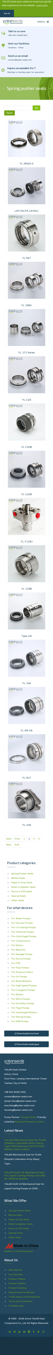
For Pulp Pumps (20, 967)
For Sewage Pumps (21, 954)
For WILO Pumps (20, 998)
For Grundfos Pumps (22, 1003)
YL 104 (26, 683)
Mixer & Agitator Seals (23, 886)
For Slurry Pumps (21, 958)
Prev (17, 838)
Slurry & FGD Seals (21, 891)
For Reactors (18, 949)
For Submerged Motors (24, 1012)
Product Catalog (17, 1287)
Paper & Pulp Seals (21, 882)
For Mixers (17, 945)
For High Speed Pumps (24, 985)
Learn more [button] (42, 5)
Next (8, 844)
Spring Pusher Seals (22, 873)
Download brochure (27, 1033)
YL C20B (26, 447)
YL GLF (26, 777)
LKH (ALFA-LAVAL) (26, 210)
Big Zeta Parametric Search (30, 1121)
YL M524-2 (26, 163)
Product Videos (16, 1278)
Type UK (26, 636)
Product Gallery (17, 1283)
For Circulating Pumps (23, 927)
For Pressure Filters (22, 972)
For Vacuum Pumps (22, 922)
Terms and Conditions (20, 1301)
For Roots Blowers (21, 981)
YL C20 (26, 399)
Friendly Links (16, 1305)
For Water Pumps (21, 918)
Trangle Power (28, 1117)
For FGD (15, 963)
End (17, 844)
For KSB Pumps (19, 1021)
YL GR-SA (26, 730)
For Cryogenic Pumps (23, 990)
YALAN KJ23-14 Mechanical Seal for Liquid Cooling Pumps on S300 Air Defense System (24, 1175)
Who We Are (15, 1269)
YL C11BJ (27, 541)
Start (8, 838)
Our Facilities (15, 1274)
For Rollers (17, 994)
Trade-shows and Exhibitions (24, 1296)
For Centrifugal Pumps (23, 936)
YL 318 (26, 825)
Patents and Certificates (21, 1292)
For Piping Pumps (21, 1016)
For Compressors (20, 940)
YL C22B (26, 494)
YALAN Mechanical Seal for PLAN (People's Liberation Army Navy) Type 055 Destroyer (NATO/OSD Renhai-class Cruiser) (25, 1144)
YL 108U (26, 305)
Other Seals (17, 900)
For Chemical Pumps (22, 931)
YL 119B (26, 588)
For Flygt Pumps (20, 1007)
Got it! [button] (7, 13)
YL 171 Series (26, 352)
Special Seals (18, 895)
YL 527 (26, 258)
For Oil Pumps (19, 976)
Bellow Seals (18, 878)
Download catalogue (27, 1044)
